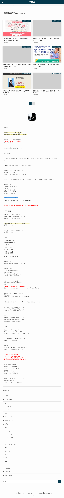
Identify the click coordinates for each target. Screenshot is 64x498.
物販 (6, 447)
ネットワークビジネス (10, 444)
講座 (6, 454)
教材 (6, 413)
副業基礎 (7, 471)
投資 (6, 457)
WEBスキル (8, 431)
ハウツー (7, 410)
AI (5, 403)
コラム (7, 464)
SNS (6, 427)
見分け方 (7, 451)
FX (6, 461)
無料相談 (41, 493)
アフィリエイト (9, 416)
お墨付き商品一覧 (48, 493)
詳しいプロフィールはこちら (11, 197)
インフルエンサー (10, 475)
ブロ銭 (32, 2)
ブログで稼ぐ (8, 399)
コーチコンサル (9, 441)
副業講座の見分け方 (32, 493)
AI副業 (6, 396)
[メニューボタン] (62, 2)
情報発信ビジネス (10, 420)
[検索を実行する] (59, 481)
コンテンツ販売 (9, 437)
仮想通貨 (7, 468)
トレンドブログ (9, 406)
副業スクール (8, 424)
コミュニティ (8, 434)
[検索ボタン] (2, 2)
